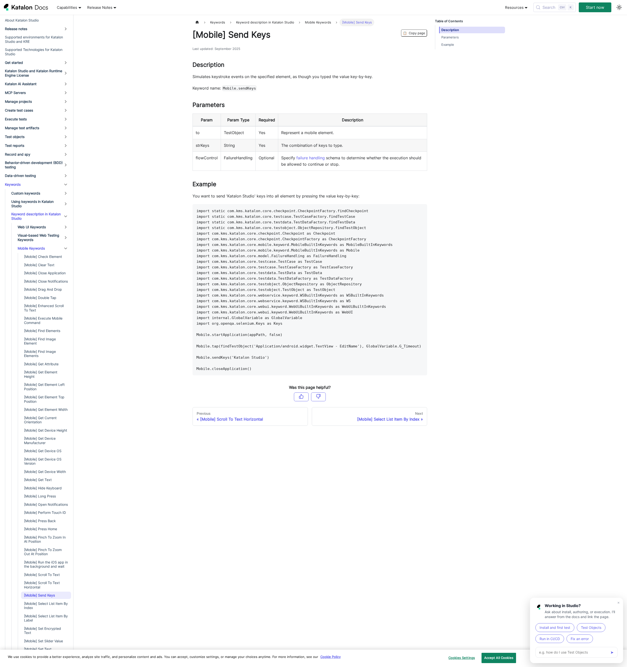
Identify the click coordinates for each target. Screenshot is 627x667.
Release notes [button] (16, 29)
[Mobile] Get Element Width (46, 410)
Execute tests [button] (16, 119)
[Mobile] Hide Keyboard (43, 488)
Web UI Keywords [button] (32, 227)
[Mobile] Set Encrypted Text (42, 630)
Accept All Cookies (498, 658)
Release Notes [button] (99, 7)
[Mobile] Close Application (45, 273)
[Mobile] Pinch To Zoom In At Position (45, 539)
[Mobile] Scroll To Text (42, 575)
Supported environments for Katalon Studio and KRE (34, 39)
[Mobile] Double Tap (40, 298)
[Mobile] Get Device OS (42, 451)
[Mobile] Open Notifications (46, 504)
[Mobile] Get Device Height (45, 430)
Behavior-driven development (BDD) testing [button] (34, 165)
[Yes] (301, 396)
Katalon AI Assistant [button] (20, 84)
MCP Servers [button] (15, 93)
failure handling (310, 157)
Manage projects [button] (18, 101)
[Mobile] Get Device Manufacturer (40, 441)
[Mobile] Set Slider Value (43, 641)
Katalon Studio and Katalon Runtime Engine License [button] (33, 73)
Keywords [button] (13, 184)
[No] (318, 396)
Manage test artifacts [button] (22, 128)
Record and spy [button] (17, 154)
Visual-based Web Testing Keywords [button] (38, 237)
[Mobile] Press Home (40, 529)
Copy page (414, 33)
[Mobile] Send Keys (39, 595)
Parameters (450, 37)
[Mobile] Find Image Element (40, 341)
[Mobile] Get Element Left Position (44, 387)
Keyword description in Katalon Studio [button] (36, 216)
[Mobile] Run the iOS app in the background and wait (46, 564)
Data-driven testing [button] (20, 175)
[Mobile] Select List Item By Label (46, 618)
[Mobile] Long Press (40, 496)
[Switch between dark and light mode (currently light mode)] (619, 7)
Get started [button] (14, 62)
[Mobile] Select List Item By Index (46, 605)
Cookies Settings (461, 658)
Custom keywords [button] (25, 193)
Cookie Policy (330, 657)
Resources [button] (514, 7)
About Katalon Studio (22, 20)
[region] (313, 658)
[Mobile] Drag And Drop (43, 290)
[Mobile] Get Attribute (41, 364)
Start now (595, 7)
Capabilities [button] (67, 7)
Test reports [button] (14, 145)
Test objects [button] (14, 137)
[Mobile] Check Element (43, 257)
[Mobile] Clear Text (39, 265)
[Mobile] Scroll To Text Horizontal (42, 585)
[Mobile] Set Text (37, 649)
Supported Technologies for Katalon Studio (33, 52)
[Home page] (197, 22)
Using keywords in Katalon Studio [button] (32, 204)
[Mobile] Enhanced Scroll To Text (44, 308)
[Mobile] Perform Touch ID (45, 513)
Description (450, 30)
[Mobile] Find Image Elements (40, 353)
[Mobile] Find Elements (42, 331)
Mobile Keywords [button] (31, 248)
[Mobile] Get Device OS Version (42, 461)
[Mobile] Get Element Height (40, 374)
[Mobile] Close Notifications (46, 281)
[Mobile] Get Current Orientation (40, 420)
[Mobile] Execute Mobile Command (43, 320)
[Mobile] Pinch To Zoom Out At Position (43, 552)
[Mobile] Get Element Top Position (44, 399)
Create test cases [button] (19, 110)
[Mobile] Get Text (38, 480)
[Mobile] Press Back (40, 521)
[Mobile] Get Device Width (45, 472)
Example (447, 44)
